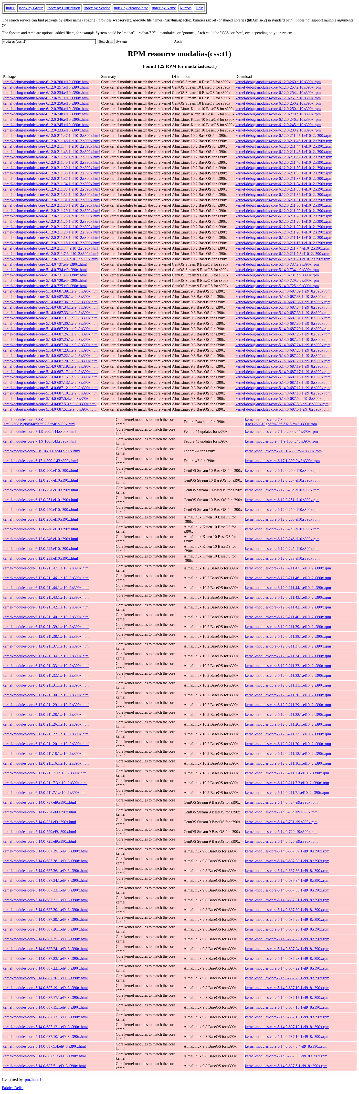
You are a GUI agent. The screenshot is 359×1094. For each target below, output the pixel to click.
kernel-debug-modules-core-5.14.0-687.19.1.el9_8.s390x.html (50, 366)
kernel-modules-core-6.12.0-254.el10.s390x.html (40, 490)
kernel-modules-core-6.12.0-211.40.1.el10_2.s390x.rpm (288, 617)
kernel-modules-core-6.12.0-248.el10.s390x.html (40, 529)
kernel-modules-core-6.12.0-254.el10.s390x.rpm (282, 490)
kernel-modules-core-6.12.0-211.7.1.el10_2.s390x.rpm (287, 792)
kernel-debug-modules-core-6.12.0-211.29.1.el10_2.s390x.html (51, 211)
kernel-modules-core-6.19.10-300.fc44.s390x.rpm (283, 451)
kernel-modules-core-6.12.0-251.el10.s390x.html (40, 500)
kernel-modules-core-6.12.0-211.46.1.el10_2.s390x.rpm (288, 578)
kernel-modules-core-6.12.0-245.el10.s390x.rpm (282, 549)
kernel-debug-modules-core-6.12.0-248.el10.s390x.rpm (278, 114)
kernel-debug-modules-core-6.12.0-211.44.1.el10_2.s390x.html (51, 146)
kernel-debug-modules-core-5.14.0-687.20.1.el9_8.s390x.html (50, 361)
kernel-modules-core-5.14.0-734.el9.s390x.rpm (281, 812)
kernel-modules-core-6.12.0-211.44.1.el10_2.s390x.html (46, 588)
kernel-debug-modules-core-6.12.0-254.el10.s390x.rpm (278, 93)
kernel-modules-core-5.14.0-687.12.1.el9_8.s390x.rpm (287, 1027)
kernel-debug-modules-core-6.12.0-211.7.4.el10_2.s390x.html (50, 248)
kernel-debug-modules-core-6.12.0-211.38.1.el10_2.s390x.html (51, 173)
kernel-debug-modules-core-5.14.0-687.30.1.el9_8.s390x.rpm (282, 323)
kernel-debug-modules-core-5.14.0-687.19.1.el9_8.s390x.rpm (282, 366)
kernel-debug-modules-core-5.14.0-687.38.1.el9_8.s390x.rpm (282, 296)
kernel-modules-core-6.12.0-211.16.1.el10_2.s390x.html (46, 763)
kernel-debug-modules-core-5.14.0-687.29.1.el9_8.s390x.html (50, 329)
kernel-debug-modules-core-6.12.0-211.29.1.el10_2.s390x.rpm (283, 211)
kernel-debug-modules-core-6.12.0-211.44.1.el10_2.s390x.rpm (283, 146)
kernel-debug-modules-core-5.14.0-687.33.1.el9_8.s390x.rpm (282, 313)
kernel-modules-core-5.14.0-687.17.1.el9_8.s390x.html (45, 997)
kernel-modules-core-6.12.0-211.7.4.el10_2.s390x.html (45, 773)
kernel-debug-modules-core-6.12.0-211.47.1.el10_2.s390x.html (51, 135)
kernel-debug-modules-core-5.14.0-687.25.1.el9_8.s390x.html (50, 339)
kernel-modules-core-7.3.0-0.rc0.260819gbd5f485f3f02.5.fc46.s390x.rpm (281, 421)
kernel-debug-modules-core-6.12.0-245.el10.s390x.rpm (278, 125)
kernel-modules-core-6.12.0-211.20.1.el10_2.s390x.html (46, 744)
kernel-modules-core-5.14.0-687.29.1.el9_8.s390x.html (45, 919)
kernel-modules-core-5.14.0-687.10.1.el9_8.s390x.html (45, 1036)
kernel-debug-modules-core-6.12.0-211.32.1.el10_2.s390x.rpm (283, 194)
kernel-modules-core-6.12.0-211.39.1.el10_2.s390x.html (46, 627)
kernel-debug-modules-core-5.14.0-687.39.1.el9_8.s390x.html (50, 291)
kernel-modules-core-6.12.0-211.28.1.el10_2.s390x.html (46, 714)
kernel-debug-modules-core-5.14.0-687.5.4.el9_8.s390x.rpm (281, 398)
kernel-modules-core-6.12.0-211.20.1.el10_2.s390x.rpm (288, 744)
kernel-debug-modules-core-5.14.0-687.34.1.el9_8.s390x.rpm (282, 307)
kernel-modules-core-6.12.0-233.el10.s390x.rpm (282, 558)
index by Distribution (63, 8)
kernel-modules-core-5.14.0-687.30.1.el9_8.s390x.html (45, 910)
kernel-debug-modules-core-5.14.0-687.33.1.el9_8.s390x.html (50, 313)
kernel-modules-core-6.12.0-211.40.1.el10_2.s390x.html (46, 617)
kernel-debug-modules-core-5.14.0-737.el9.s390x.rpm (277, 264)
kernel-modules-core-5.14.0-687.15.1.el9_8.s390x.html (45, 1007)
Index (10, 8)
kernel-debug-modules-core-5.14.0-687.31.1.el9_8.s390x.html (50, 318)
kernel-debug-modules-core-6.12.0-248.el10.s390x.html (46, 114)
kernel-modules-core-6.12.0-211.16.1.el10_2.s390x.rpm (288, 763)
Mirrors (185, 8)
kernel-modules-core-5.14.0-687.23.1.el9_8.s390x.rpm (287, 958)
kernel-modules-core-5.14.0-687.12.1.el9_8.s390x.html (45, 1027)
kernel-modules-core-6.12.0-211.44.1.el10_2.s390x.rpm (288, 588)
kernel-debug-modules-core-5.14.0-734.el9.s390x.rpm (277, 270)
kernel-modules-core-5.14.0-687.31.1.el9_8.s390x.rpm (287, 900)
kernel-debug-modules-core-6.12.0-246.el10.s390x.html (46, 119)
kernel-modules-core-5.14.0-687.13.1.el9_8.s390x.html (45, 1017)
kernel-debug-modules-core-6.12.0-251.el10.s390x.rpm (278, 98)
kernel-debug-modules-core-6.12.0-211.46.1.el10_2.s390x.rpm (283, 141)
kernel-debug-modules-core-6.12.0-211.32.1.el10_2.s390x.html (51, 194)
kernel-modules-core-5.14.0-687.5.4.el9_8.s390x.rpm (286, 1046)
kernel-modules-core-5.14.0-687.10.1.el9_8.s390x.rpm (287, 1036)
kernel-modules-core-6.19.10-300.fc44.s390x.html (41, 451)
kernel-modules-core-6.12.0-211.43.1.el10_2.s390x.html (46, 597)
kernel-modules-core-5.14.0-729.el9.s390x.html (39, 832)
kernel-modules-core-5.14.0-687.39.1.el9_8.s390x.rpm (287, 851)
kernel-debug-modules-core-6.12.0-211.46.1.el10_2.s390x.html (51, 141)
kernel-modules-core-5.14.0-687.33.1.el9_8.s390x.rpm (287, 890)
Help (199, 8)
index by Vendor (97, 8)
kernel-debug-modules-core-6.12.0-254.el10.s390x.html (46, 93)
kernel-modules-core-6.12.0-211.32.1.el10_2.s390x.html (46, 675)
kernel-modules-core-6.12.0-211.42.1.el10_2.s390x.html (46, 607)
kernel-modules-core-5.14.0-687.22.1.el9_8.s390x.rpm (287, 968)
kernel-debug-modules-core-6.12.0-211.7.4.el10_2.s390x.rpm (282, 248)
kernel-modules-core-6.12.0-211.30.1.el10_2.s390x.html (46, 695)
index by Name (164, 8)
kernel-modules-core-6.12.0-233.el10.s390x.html (40, 558)
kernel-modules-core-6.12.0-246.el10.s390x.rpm (282, 539)
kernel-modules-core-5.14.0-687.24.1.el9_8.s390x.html (45, 949)
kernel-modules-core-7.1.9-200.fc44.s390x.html (39, 431)
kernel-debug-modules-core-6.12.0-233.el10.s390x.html (46, 130)
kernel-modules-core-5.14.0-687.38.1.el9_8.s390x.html (45, 861)
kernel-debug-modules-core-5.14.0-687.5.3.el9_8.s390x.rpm (281, 404)
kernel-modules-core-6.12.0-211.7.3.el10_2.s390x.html (45, 783)
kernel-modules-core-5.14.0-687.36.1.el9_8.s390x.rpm (287, 871)
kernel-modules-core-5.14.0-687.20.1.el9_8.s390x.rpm (287, 978)
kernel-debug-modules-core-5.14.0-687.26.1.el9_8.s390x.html (50, 334)
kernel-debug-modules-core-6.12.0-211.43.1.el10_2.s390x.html (51, 152)
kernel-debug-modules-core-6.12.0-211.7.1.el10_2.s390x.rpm (282, 259)
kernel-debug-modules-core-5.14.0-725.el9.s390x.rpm (277, 286)
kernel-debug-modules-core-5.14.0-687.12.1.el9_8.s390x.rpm (282, 388)
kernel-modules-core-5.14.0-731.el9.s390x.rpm (281, 822)
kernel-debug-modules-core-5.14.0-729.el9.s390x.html (45, 280)
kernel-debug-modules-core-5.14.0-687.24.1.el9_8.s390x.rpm (282, 345)
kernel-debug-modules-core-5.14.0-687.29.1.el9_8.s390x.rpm (282, 329)
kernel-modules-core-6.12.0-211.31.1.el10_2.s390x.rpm (288, 685)
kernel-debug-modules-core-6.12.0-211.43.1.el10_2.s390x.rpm (283, 152)
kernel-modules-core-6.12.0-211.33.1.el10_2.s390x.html (46, 666)
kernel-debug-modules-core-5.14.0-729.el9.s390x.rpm (277, 280)
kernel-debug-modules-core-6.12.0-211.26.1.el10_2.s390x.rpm (283, 221)
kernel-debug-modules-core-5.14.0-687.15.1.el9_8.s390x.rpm (282, 377)
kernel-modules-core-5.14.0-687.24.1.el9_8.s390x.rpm (287, 949)
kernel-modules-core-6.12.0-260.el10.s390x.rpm (282, 470)
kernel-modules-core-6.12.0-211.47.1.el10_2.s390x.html (46, 568)
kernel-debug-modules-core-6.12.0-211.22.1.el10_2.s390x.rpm (283, 227)
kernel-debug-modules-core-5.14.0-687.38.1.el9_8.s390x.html (50, 296)
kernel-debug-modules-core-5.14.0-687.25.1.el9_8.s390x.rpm (282, 339)
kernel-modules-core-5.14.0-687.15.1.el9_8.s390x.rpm (287, 1007)
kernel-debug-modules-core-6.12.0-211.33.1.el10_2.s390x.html (51, 189)
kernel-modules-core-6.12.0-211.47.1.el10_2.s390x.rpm (288, 568)
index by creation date (131, 8)
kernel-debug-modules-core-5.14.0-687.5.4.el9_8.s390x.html (49, 398)
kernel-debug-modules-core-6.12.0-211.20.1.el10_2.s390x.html (51, 232)
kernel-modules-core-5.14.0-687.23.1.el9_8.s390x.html (45, 958)
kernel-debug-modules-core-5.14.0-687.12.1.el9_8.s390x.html (50, 388)
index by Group (31, 8)
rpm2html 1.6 (34, 1079)
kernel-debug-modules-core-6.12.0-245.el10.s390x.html (46, 125)
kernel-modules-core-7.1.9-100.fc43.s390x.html (39, 441)
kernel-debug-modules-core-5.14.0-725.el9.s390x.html (45, 286)
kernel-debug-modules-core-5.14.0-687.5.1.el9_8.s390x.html (49, 409)
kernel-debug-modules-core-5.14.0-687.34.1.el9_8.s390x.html (50, 307)
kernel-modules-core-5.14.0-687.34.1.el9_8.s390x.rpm (287, 880)
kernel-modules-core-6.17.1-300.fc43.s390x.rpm (282, 461)
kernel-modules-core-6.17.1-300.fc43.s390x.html (40, 461)
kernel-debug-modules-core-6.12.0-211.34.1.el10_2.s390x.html (51, 184)
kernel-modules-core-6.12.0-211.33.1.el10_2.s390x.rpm (288, 666)
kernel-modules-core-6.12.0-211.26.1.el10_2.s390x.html (46, 724)
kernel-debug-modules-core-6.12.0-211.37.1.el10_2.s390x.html (51, 178)
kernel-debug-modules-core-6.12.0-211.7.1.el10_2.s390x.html (50, 259)
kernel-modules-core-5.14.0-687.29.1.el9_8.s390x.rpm (287, 919)
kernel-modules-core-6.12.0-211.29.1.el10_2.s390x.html (46, 705)
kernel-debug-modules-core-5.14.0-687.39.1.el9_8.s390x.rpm (282, 291)
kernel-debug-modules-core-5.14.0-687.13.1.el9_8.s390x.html (50, 382)
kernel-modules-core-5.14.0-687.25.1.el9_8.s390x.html (45, 939)
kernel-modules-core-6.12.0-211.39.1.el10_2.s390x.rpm (288, 627)
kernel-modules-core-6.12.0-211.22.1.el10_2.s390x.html (46, 734)
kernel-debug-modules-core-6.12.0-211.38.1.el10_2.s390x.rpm (283, 173)
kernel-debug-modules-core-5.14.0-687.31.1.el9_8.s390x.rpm (282, 318)
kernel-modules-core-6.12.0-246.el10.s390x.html (40, 539)
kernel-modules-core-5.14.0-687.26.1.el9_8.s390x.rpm (287, 929)
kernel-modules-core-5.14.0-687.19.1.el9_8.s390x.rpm (287, 988)
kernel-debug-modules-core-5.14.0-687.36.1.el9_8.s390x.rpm (282, 302)
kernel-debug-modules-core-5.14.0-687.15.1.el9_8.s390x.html (50, 377)
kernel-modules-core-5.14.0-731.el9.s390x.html (39, 822)
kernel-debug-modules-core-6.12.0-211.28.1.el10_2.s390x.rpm (283, 216)
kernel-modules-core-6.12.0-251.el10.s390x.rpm (282, 500)
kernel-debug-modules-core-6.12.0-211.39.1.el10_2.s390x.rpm (283, 168)
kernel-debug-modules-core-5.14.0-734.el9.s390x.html (45, 270)
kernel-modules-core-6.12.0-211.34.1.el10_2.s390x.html (46, 656)
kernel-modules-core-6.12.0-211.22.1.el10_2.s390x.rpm (288, 734)
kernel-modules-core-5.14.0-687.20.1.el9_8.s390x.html (45, 978)
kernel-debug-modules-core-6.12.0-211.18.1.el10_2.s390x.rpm (283, 237)
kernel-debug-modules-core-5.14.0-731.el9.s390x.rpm (277, 275)
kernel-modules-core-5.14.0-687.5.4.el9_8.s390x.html (44, 1046)
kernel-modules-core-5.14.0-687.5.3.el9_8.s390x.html (44, 1056)
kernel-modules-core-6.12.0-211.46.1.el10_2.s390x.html (46, 578)
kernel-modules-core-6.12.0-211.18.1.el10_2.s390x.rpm (288, 753)
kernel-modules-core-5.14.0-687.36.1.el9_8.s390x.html (45, 871)
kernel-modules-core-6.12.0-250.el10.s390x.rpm (282, 509)
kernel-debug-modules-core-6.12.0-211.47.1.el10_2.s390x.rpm (283, 135)
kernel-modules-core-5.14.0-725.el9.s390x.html (39, 841)
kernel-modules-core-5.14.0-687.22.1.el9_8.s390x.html (45, 968)
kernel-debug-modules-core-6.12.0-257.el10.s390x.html (46, 87)
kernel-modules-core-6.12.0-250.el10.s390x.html (40, 509)
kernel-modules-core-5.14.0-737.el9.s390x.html (39, 802)
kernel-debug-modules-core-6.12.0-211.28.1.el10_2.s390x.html (51, 216)
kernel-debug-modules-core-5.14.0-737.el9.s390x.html (45, 264)
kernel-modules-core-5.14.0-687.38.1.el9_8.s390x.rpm (287, 861)
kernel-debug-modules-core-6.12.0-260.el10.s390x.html (46, 82)
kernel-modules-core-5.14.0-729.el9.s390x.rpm (281, 832)
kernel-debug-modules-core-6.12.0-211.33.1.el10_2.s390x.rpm (283, 189)
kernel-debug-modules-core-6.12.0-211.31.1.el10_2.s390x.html (51, 200)
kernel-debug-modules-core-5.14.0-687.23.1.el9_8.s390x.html (50, 350)
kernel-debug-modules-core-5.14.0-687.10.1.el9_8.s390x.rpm (282, 393)
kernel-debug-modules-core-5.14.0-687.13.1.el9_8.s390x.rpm (282, 382)
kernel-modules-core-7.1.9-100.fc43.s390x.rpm (281, 441)
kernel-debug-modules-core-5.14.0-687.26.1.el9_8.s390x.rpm (282, 334)
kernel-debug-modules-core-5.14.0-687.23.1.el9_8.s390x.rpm (282, 350)
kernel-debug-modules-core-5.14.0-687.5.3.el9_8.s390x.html (49, 404)
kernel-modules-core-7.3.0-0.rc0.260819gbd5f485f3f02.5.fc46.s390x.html (39, 421)
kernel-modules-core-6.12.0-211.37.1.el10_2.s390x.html (46, 646)
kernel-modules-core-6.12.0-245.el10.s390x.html (40, 549)
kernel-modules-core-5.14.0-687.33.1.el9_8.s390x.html (45, 890)
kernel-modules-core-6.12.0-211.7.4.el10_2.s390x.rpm (287, 773)
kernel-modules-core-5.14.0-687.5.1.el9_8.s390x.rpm (286, 1066)
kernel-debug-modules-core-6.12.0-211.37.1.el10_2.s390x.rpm (283, 178)
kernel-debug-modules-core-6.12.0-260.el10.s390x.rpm (278, 82)
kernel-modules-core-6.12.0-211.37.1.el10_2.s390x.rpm (288, 646)
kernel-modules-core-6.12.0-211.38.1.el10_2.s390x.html (46, 636)
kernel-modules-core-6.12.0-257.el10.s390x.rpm (282, 480)
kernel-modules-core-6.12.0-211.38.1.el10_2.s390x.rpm (288, 636)
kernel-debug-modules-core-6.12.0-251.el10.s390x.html (46, 98)
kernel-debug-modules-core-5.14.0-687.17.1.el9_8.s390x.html (50, 372)
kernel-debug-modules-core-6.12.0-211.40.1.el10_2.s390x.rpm (283, 162)
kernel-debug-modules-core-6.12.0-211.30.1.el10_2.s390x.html (51, 205)
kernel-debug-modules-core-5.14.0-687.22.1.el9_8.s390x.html (50, 356)
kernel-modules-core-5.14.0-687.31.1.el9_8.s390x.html (45, 900)
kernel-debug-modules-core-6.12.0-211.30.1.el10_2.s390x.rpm (283, 205)
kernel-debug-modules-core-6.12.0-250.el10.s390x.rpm (278, 103)
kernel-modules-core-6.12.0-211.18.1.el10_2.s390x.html (46, 753)
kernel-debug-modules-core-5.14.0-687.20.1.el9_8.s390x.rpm (282, 361)
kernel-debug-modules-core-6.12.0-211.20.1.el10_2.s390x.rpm (283, 232)
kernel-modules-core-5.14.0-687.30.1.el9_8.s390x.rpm (287, 910)
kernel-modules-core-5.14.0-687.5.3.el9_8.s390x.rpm (286, 1056)
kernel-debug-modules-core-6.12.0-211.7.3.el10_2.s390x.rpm (282, 254)
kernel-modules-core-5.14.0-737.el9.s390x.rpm (281, 802)
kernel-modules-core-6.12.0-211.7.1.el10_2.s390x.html (45, 792)
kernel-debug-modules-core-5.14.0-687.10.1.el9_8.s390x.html (50, 393)
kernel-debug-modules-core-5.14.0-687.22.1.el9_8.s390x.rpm (282, 356)
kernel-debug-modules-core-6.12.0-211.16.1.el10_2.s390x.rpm (283, 243)
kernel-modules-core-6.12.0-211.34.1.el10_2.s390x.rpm (288, 656)
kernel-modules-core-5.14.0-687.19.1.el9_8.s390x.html (45, 988)
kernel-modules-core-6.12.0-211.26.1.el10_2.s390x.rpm (288, 724)
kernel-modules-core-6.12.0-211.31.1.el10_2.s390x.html (46, 685)
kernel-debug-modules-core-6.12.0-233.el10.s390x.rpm (278, 130)
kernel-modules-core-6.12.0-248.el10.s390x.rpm (282, 529)
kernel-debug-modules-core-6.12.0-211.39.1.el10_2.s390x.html (51, 168)
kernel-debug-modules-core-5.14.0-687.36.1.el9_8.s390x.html (50, 302)
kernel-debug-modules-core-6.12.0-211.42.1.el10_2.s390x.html (51, 157)
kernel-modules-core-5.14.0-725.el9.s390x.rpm (281, 841)
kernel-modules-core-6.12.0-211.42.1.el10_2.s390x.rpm (288, 607)
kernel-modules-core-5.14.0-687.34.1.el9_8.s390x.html (45, 880)
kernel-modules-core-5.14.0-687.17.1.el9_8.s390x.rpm (287, 997)
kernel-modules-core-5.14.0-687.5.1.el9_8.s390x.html (44, 1066)
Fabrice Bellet (12, 1088)
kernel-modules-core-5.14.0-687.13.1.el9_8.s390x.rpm (287, 1017)
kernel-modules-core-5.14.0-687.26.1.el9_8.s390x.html (45, 929)
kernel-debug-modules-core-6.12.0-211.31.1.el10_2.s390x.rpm (283, 200)
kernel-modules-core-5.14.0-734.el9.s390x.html (39, 812)
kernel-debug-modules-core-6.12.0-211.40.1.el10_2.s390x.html (51, 162)
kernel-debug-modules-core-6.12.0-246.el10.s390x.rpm (278, 119)
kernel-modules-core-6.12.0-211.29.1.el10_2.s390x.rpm (288, 705)
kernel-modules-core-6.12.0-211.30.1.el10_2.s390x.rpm (288, 695)
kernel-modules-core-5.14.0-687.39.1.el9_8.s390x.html (45, 851)
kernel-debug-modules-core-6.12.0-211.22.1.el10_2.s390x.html (51, 227)
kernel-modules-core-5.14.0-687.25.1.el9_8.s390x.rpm (287, 939)
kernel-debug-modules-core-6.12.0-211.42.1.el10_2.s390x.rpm (283, 157)
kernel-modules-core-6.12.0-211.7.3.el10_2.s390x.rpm (287, 783)
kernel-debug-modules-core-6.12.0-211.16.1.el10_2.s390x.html (51, 243)
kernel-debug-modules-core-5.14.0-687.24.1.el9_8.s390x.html (50, 345)
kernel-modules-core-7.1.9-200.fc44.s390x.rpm (281, 431)
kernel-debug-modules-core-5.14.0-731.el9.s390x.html (45, 275)
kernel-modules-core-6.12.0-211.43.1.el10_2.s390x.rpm (288, 597)
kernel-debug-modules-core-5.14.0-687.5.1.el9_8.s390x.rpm (281, 409)
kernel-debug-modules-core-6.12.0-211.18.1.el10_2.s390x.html (51, 237)
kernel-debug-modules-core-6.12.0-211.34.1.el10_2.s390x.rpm (283, 184)
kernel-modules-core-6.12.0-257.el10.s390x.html (40, 480)
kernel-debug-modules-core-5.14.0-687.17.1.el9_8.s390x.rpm (282, 372)
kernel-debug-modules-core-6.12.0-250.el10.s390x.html (46, 103)
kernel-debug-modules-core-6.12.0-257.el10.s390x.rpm (278, 87)
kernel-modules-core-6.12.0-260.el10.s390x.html (40, 470)
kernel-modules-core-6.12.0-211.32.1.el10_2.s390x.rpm (288, 675)
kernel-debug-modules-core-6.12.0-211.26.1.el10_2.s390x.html (51, 221)
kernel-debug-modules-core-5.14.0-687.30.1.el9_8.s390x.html (50, 323)
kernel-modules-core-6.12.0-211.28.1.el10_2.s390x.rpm (288, 714)
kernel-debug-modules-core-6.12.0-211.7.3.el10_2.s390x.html (50, 254)
